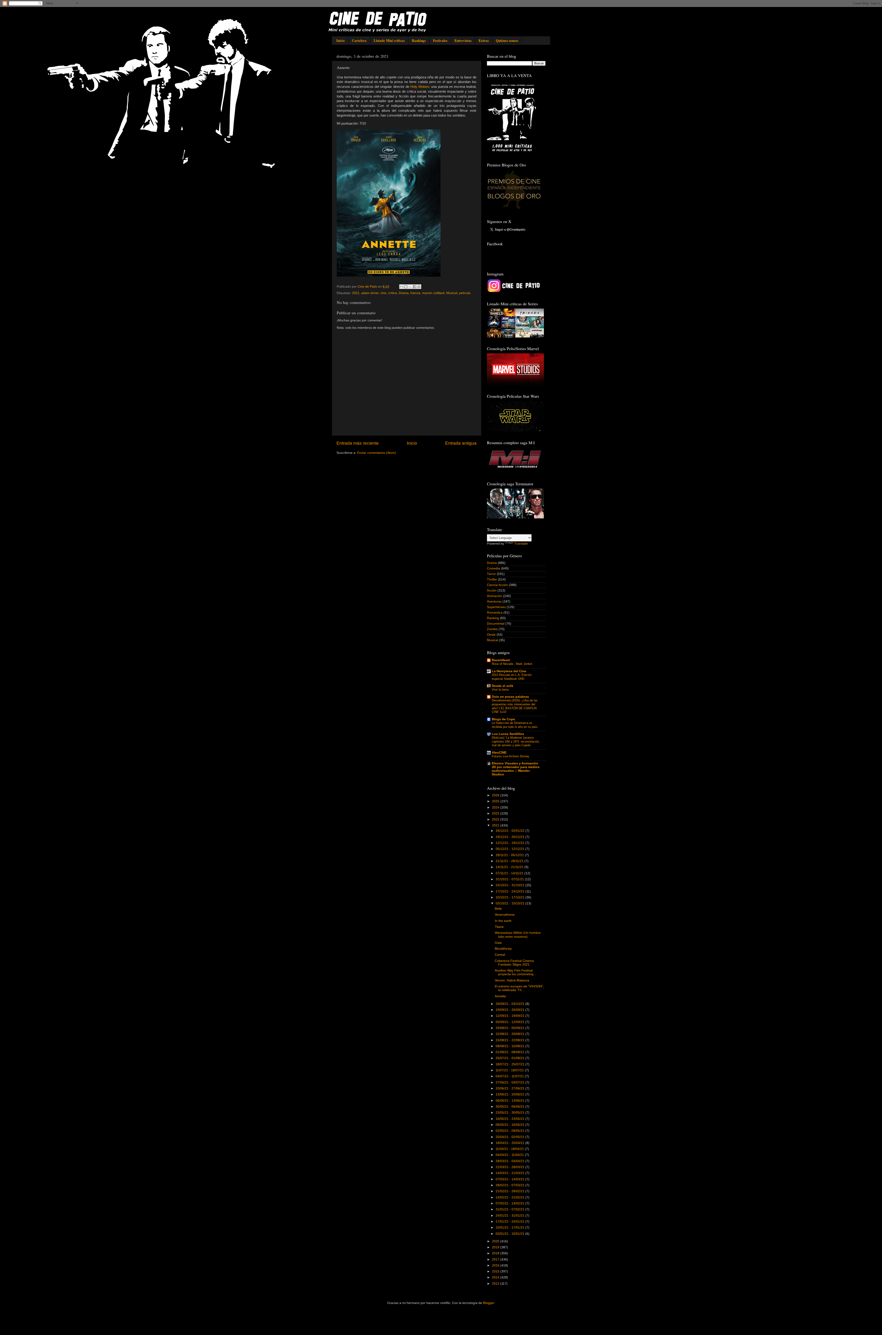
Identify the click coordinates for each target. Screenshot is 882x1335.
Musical (451, 293)
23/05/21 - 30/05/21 (510, 1112)
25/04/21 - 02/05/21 (510, 1137)
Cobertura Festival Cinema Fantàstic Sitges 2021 (514, 962)
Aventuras (494, 601)
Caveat (500, 954)
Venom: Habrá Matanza (512, 980)
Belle (498, 908)
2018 (496, 1253)
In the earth (503, 921)
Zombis (492, 629)
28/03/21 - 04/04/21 (510, 1161)
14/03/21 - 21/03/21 (510, 1173)
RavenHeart (501, 660)
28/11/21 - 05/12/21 (510, 855)
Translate (521, 543)
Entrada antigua (461, 443)
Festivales (440, 40)
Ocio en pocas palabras (510, 696)
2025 (496, 801)
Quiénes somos (507, 40)
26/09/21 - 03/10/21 (510, 1004)
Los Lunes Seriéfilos (508, 734)
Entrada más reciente (357, 443)
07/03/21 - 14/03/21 (510, 1179)
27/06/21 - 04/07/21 (510, 1082)
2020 (496, 1241)
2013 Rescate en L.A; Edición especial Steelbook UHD (511, 676)
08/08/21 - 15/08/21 (510, 1046)
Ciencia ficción (497, 585)
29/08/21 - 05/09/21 (510, 1028)
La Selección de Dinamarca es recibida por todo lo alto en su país (515, 725)
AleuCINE (499, 752)
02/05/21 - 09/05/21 (510, 1130)
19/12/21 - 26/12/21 (510, 837)
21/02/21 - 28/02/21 (510, 1191)
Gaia (498, 942)
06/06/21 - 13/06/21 (510, 1100)
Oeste (491, 634)
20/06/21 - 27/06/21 (510, 1088)
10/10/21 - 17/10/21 (510, 897)
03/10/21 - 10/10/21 (510, 903)
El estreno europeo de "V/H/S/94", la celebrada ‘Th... (519, 988)
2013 (496, 1283)
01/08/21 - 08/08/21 (510, 1052)
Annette (500, 996)
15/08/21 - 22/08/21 (510, 1040)
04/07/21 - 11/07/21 (510, 1076)
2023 (496, 813)
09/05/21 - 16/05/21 (510, 1124)
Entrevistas (463, 40)
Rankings (419, 40)
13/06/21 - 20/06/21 (510, 1094)
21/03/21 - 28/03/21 (510, 1167)
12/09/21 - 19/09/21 (510, 1016)
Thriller (492, 579)
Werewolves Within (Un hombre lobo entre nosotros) (518, 934)
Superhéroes (496, 607)
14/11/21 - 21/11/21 (510, 867)
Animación (494, 596)
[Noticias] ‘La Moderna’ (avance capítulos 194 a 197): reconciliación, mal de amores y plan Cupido (516, 741)
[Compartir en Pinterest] (419, 286)
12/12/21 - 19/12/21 (510, 843)
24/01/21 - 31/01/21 (510, 1215)
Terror (491, 574)
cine (383, 293)
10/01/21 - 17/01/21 (510, 1227)
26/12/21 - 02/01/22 (510, 830)
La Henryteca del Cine (509, 671)
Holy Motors (419, 87)
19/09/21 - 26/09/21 (510, 1010)
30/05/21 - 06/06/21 (510, 1106)
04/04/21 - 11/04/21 (510, 1155)
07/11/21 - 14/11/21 (510, 873)
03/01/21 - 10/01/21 (510, 1233)
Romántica (495, 612)
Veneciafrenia (504, 914)
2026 (496, 795)
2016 (496, 1265)
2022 (496, 819)
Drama (404, 293)
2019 (496, 1247)
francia (415, 293)
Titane (499, 927)
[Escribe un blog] (406, 286)
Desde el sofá (502, 686)
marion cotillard (433, 293)
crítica (392, 293)
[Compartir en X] (410, 286)
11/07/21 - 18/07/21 (510, 1070)
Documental (495, 623)
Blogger (488, 1303)
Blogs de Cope (503, 719)
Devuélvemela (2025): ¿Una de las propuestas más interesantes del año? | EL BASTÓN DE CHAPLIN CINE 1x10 (515, 706)
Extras (484, 40)
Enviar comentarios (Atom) (376, 453)
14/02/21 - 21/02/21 (510, 1197)
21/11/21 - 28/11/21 (510, 861)
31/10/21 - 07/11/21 (510, 879)
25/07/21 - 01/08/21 (510, 1058)
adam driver (370, 293)
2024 (496, 807)
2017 (496, 1259)
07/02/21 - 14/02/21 (510, 1203)
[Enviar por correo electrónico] (401, 286)
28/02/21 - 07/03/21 (510, 1185)
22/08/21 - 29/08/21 (510, 1034)
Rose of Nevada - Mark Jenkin (512, 664)
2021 (355, 293)
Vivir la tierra (500, 689)
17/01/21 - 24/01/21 (510, 1221)
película (464, 293)
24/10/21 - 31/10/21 (510, 885)
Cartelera (359, 40)
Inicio (340, 40)
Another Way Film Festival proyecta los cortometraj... (515, 972)
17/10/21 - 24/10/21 (510, 891)
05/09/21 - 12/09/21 (510, 1022)
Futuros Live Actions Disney (510, 756)
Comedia (493, 568)
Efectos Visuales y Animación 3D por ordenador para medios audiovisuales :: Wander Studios (516, 769)
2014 (496, 1277)
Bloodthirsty (503, 948)
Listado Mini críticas (389, 40)
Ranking (493, 618)
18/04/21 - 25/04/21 (510, 1143)
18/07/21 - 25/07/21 (510, 1064)
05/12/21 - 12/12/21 (510, 849)
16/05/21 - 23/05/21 (510, 1119)
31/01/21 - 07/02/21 (510, 1209)
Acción (492, 590)
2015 (496, 1271)
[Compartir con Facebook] (414, 286)
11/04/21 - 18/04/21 (510, 1149)
